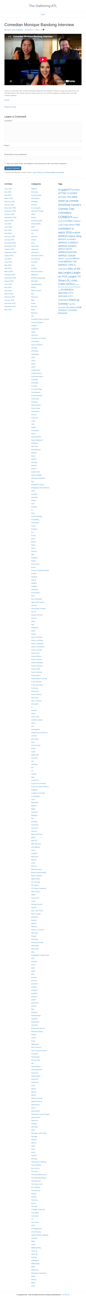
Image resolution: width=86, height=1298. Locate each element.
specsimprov (35, 1111)
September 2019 (10, 252)
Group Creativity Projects (40, 570)
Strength (34, 1136)
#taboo (33, 217)
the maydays (35, 1187)
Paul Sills (34, 933)
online (33, 901)
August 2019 (8, 255)
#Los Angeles (36, 208)
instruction (35, 697)
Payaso (34, 936)
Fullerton (34, 529)
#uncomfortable (36, 220)
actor (33, 243)
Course (33, 414)
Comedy (34, 386)
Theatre (34, 1197)
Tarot (33, 1149)
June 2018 (8, 284)
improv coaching (37, 640)
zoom (33, 1286)
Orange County (36, 904)
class (33, 357)
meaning (34, 821)
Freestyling (35, 519)
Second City (35, 1060)
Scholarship (35, 1057)
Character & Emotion (38, 338)
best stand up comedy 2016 (68, 200)
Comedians (64, 212)
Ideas (33, 621)
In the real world (37, 685)
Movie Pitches (65, 287)
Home (43, 14)
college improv (36, 373)
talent (33, 1146)
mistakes (34, 853)
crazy (33, 421)
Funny (14, 107)
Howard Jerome (37, 615)
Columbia (34, 379)
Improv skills (35, 669)
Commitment (35, 392)
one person (35, 898)
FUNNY (69, 221)
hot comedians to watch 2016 (69, 228)
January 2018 (9, 300)
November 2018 (10, 278)
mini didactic (35, 847)
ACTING (76, 190)
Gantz (33, 545)
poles (33, 968)
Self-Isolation (35, 1066)
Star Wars (34, 1127)
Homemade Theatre (38, 608)
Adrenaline (35, 246)
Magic (33, 809)
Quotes (33, 1006)
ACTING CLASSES (67, 193)
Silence (33, 1092)
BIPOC (33, 287)
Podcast (34, 961)
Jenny (33, 723)
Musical (34, 866)
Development (36, 449)
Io (32, 707)
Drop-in (34, 468)
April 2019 (8, 268)
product (34, 987)
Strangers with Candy (38, 1133)
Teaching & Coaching (38, 1162)
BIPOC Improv (36, 290)
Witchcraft (34, 1270)
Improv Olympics (37, 662)
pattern (33, 923)
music (33, 863)
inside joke (35, 691)
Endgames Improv (37, 484)
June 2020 (8, 227)
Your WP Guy (66, 1295)
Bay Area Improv (37, 271)
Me (32, 818)
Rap (32, 1009)
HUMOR (76, 232)
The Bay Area (36, 1181)
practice (34, 977)
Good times (35, 564)
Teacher (34, 1155)
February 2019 (9, 275)
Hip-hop (34, 605)
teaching (34, 1159)
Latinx (33, 752)
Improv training (36, 672)
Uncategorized (36, 1228)
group (33, 567)
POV (32, 974)
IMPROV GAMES (67, 246)
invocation (34, 704)
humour (34, 618)
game (33, 538)
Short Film (35, 1082)
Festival (34, 507)
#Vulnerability (36, 224)
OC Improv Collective (38, 888)
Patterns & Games (37, 930)
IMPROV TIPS (65, 265)
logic (32, 777)
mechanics (35, 825)
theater (33, 1194)
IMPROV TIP (70, 261)
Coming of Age (36, 389)
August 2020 (8, 220)
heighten (34, 586)
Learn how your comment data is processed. (48, 172)
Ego (32, 481)
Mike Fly (34, 841)
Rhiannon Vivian (37, 1031)
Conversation (36, 405)
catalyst (34, 325)
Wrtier (33, 1283)
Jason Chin (35, 716)
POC (33, 958)
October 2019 (9, 249)
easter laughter (36, 475)
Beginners (34, 275)
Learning (34, 758)
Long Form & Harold (38, 783)
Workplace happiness (38, 1273)
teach (33, 1152)
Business (34, 313)
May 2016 (8, 309)
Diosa (33, 456)
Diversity (34, 462)
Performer (34, 939)
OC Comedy (35, 882)
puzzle (33, 1000)
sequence (34, 1073)
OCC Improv (35, 891)
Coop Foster (35, 408)
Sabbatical (35, 1044)
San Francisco (36, 1047)
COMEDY (65, 217)
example (34, 494)
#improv (34, 205)
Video (33, 1241)
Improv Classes (36, 637)
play (32, 952)
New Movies (77, 287)
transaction (35, 1216)
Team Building (36, 1165)
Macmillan (34, 802)
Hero (33, 596)
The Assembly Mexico (39, 1178)
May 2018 (8, 287)
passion (34, 920)
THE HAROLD (71, 307)
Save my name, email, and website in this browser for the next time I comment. (37, 163)
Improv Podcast (36, 666)
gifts (32, 554)
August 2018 (8, 281)
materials (34, 812)
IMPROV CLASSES (67, 239)
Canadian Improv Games (40, 319)
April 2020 (8, 233)
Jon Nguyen (35, 729)
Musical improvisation (38, 872)
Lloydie (33, 774)
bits (32, 294)
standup (34, 1123)
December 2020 (10, 208)
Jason (33, 713)
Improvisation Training (39, 678)
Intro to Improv (36, 701)
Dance (33, 434)
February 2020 (9, 236)
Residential (35, 1022)
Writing (33, 1279)
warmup (34, 1257)
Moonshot (34, 857)
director (34, 459)
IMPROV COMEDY (68, 242)
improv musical (36, 659)
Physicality (35, 949)
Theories (34, 1200)
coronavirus (35, 411)
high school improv (38, 602)
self (32, 1063)
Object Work (35, 879)
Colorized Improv (37, 376)
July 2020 (7, 224)
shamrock (34, 1079)
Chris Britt (34, 351)
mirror (33, 850)
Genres (34, 551)
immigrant (34, 627)
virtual (33, 1244)
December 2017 (10, 303)
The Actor (34, 1171)
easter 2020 (35, 472)
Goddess (34, 558)
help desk (34, 589)
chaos (33, 332)
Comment (8, 121)
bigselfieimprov (36, 284)
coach (33, 367)
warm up (34, 1251)
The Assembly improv (38, 1174)
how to (33, 612)
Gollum (33, 561)
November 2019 (10, 246)
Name (7, 145)
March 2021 (8, 198)
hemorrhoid (35, 593)
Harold (33, 580)
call (32, 316)
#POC (33, 214)
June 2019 (8, 262)
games (33, 542)
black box (34, 297)
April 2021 (8, 195)
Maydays (34, 815)
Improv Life (35, 653)
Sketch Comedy (36, 1098)
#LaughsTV (65, 189)
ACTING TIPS (65, 197)
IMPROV (63, 236)
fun (32, 532)
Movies (33, 860)
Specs (33, 1108)
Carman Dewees (37, 322)
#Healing (34, 201)
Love (33, 799)
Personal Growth (37, 942)
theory (33, 1203)
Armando (34, 262)
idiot (32, 624)
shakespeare (35, 1076)
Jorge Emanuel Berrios (39, 732)
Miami (33, 837)
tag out (33, 1143)
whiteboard (35, 1260)
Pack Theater (36, 914)
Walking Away (36, 1248)
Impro (33, 631)
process (34, 980)
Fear (33, 504)
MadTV (33, 806)
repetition (34, 1019)
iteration (34, 710)
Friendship (35, 523)
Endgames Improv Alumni (40, 488)
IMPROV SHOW (66, 255)
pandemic (34, 917)
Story (33, 1130)
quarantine (35, 1003)
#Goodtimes (35, 198)
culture (33, 427)
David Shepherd (37, 440)
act (32, 233)
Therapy (34, 1206)
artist (33, 265)
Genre (33, 548)
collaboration (35, 370)
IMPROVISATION (67, 252)
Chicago (34, 348)
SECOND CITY (65, 293)
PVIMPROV (67, 289)
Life (32, 761)
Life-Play (34, 764)
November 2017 (10, 306)
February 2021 (9, 201)
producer (34, 984)
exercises (34, 497)
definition (34, 443)
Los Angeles (35, 796)
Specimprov (35, 1105)
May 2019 (8, 265)
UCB (32, 1225)
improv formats (36, 650)
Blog (32, 300)
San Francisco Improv (39, 1050)
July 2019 (7, 259)
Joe (32, 726)
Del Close (34, 446)
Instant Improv (36, 694)
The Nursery (35, 1190)
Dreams (34, 465)
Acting (33, 240)
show (33, 1085)
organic (34, 907)
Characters (35, 341)
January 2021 (9, 205)
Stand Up (34, 1120)
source (6, 100)
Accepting (34, 230)
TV (32, 1219)
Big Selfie (34, 281)
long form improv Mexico (40, 786)
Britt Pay (34, 306)
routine (33, 1038)
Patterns (34, 926)
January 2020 (9, 240)
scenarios (34, 1054)
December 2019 (10, 243)
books (33, 303)
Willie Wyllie (35, 1264)
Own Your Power (37, 911)
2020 (33, 227)
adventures (35, 252)
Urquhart (34, 1238)
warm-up (34, 1254)
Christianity (35, 354)
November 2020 (10, 211)
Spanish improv (36, 1101)
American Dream (37, 255)
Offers (33, 895)
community (35, 399)
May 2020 (8, 230)
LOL (67, 280)
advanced (34, 249)
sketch (33, 1095)
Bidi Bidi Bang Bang (38, 278)
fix (32, 510)
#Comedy (34, 192)
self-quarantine (36, 1069)
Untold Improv (36, 1232)
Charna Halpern (37, 345)
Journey (34, 736)
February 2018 (9, 297)
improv (33, 634)
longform (34, 790)
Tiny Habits (35, 1213)
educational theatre (38, 478)
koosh (33, 748)
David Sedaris (36, 437)
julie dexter (35, 739)
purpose (34, 996)
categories (35, 329)
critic (32, 424)
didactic (34, 453)
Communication (36, 395)
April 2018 (8, 290)
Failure (33, 500)
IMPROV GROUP (65, 249)
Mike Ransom (36, 844)
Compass (34, 402)
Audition (34, 268)
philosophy (35, 946)
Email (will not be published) (15, 154)
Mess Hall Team (37, 834)
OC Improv (35, 885)
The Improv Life (36, 1184)
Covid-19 (34, 418)
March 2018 (8, 294)
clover (33, 360)
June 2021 (8, 189)
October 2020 (9, 214)
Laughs (67, 272)
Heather (34, 583)
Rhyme (33, 1035)
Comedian (35, 383)
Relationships (36, 1015)
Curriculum (35, 430)
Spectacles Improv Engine (40, 1114)
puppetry (34, 993)
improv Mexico (36, 656)
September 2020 (10, 217)
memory (34, 831)
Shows (33, 1089)
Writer (33, 1276)
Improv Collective (37, 643)
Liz (32, 771)
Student (34, 1139)
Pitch (59, 290)
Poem (33, 965)
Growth (33, 573)
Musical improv (36, 869)
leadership (35, 755)
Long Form (35, 780)
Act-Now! (34, 236)
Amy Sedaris (35, 259)
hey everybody (36, 599)
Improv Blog (74, 236)
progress (34, 990)
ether (33, 491)
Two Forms (35, 1222)
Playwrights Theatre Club (40, 955)
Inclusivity (34, 688)
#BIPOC (34, 189)
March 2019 (8, 271)
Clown (33, 364)
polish (33, 971)
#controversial (36, 195)
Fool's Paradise (36, 516)
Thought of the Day (38, 1209)
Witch (33, 1267)
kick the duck (35, 745)
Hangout (34, 577)
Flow (33, 513)
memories (34, 828)
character (34, 335)
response (34, 1025)
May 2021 (8, 192)
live (32, 767)
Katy (32, 742)
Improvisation (36, 675)
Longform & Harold (38, 793)
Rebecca (34, 1012)
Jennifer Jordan (36, 720)
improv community (37, 647)
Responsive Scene (37, 1028)
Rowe (33, 1041)
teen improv (35, 1168)
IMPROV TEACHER (65, 259)
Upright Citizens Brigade (39, 1235)
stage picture (35, 1117)
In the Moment (36, 682)
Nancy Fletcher (36, 875)
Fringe (33, 526)
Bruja (33, 309)
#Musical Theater (37, 211)
